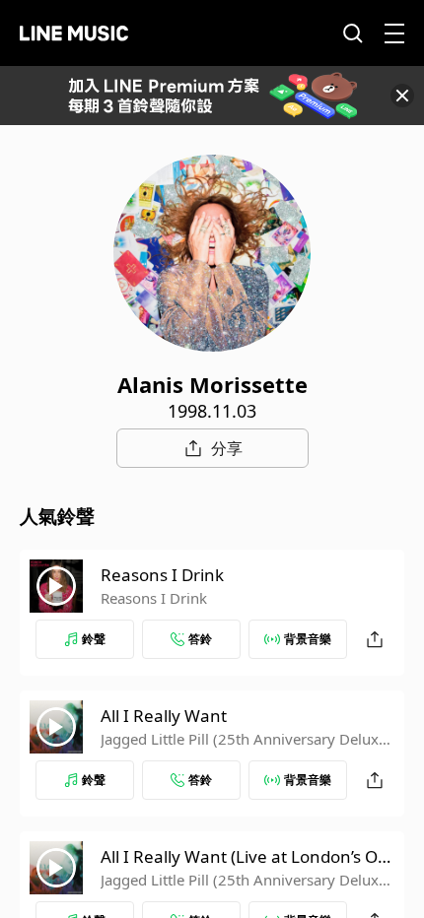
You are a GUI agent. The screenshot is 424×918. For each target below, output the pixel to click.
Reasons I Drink (162, 574)
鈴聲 (94, 638)
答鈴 (200, 638)
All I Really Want (164, 715)
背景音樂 (307, 638)
